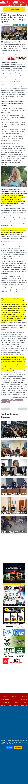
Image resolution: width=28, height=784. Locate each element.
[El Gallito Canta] (6, 5)
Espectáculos (5, 699)
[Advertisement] (14, 549)
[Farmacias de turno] (11, 5)
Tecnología (24, 699)
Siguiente (22, 408)
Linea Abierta (5, 702)
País (9, 705)
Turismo (16, 702)
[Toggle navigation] (26, 5)
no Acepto (18, 747)
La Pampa (4, 696)
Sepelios (14, 696)
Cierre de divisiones (6, 402)
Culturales (24, 705)
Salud (25, 702)
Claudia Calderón (5, 400)
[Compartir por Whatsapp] (14, 25)
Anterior (5, 408)
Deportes (24, 696)
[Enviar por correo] (25, 25)
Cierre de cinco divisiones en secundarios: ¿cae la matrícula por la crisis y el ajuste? (13, 18)
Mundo (16, 705)
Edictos (3, 705)
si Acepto (9, 747)
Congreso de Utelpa (19, 400)
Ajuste (12, 400)
